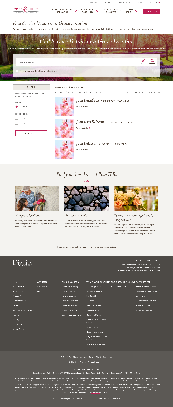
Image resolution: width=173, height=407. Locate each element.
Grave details (82, 106)
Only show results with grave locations (38, 71)
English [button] (153, 2)
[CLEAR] (143, 61)
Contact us (95, 392)
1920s (22, 118)
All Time (23, 106)
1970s (22, 123)
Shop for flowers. (146, 233)
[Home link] (26, 9)
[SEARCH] (152, 60)
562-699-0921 (153, 264)
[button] (139, 3)
